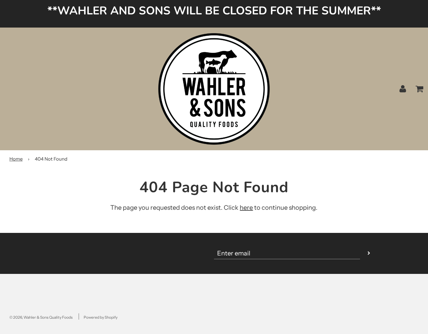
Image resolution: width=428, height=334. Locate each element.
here (246, 207)
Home (16, 159)
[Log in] (402, 89)
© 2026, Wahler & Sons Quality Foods (41, 317)
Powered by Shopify (100, 317)
